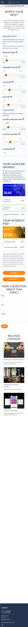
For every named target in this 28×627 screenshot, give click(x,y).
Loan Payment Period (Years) (11, 134)
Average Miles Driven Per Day (11, 67)
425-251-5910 (8, 611)
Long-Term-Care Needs (11, 410)
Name (2, 296)
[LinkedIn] (2, 625)
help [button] (16, 52)
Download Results (14, 279)
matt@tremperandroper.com (8, 622)
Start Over (14, 273)
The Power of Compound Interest (14, 359)
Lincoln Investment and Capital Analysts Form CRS (14, 5)
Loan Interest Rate (9, 149)
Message (3, 314)
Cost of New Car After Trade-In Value (13, 119)
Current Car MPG (8, 82)
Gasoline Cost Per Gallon (10, 52)
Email (2, 305)
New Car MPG (7, 97)
